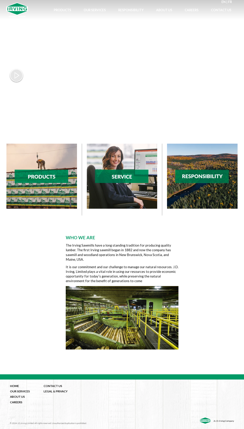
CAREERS (16, 402)
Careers (191, 10)
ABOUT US (17, 396)
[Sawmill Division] (27, 10)
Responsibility (131, 10)
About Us (164, 10)
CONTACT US (53, 386)
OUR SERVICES (20, 391)
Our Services (95, 10)
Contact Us (221, 10)
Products (62, 10)
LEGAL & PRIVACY (56, 391)
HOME (14, 386)
